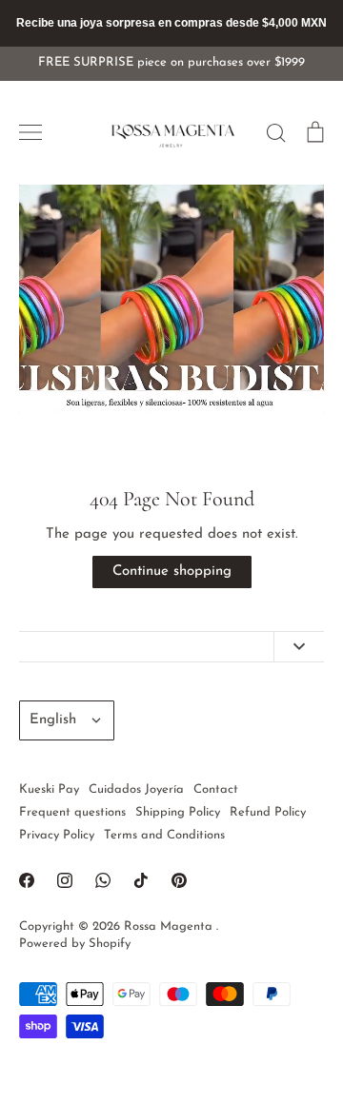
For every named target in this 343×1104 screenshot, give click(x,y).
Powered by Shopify (75, 943)
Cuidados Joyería (136, 789)
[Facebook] (27, 880)
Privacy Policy (56, 835)
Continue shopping (172, 571)
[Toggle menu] (30, 132)
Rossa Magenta (170, 926)
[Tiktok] (141, 880)
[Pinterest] (179, 880)
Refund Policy (268, 812)
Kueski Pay (49, 789)
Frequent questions (72, 812)
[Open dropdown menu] (298, 646)
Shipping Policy (177, 812)
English (53, 720)
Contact (215, 789)
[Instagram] (65, 880)
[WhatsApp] (103, 880)
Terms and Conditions (164, 835)
